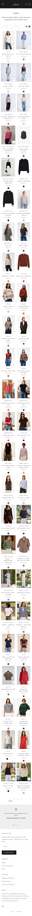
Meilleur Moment (8, 146)
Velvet (8, 51)
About (4, 863)
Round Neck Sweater (8, 182)
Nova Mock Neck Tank (8, 466)
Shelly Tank (8, 786)
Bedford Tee (8, 753)
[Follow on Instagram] (3, 906)
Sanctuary (23, 432)
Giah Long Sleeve (8, 528)
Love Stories (24, 51)
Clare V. (8, 719)
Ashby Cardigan (23, 181)
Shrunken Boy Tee (8, 689)
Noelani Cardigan (24, 276)
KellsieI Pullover (8, 371)
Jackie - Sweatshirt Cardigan (8, 560)
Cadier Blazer (23, 338)
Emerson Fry (8, 400)
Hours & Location (7, 866)
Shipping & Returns (8, 878)
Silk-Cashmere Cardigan (8, 149)
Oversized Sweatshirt (23, 722)
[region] (16, 815)
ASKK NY (8, 687)
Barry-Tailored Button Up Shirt (23, 559)
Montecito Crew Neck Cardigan (23, 786)
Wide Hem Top (8, 435)
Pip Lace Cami (23, 86)
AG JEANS (8, 526)
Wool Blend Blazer (23, 149)
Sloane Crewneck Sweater (8, 117)
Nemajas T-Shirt (8, 276)
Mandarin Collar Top (8, 404)
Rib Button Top (8, 497)
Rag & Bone (23, 114)
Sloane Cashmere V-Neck (24, 214)
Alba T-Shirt (8, 86)
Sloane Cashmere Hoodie (8, 214)
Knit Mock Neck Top (24, 404)
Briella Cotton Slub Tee (8, 658)
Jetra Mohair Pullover (23, 307)
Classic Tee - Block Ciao (8, 722)
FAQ (3, 869)
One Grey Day (23, 178)
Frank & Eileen (23, 526)
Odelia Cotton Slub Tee (23, 658)
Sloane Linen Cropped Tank (23, 754)
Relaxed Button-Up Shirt (8, 593)
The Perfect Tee (23, 435)
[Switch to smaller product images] (29, 26)
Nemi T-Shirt (23, 245)
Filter (6, 26)
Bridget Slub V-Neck (8, 55)
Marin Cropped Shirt (24, 117)
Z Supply (23, 751)
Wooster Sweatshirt (23, 690)
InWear (8, 304)
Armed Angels (23, 463)
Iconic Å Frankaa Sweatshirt (23, 466)
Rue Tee (8, 245)
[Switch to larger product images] (26, 26)
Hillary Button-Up (23, 54)
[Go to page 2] (21, 799)
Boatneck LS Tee (23, 528)
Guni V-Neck (8, 306)
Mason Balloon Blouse (24, 371)
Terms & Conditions (8, 885)
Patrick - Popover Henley (24, 625)
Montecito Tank (23, 592)
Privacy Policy (6, 881)
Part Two (24, 243)
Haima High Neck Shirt (8, 339)
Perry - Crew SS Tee (8, 625)
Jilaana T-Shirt (24, 497)
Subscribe (9, 852)
